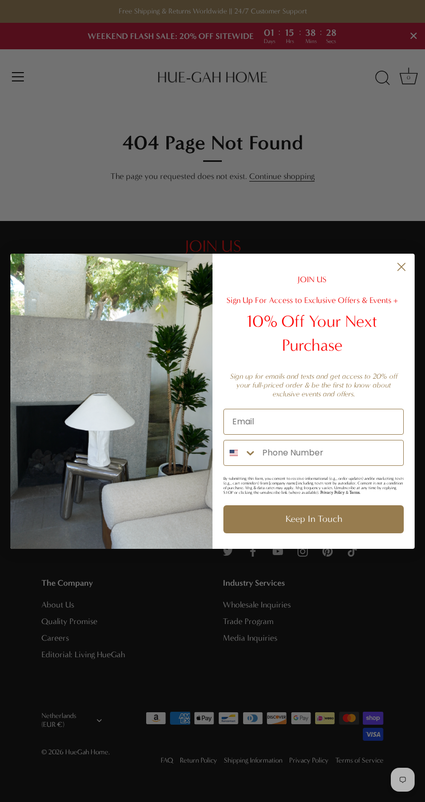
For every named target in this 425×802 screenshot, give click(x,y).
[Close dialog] (401, 267)
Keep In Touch (314, 519)
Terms (354, 492)
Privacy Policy (332, 492)
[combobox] (240, 452)
